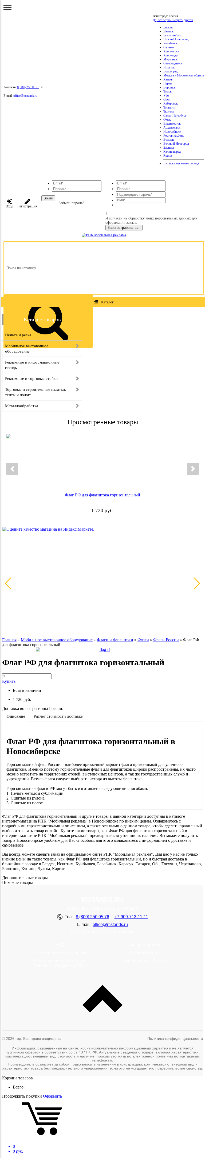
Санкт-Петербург (175, 115)
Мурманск (170, 59)
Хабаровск (170, 103)
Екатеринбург (172, 35)
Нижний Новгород (175, 39)
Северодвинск (172, 63)
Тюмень (168, 111)
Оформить (52, 1096)
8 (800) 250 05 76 (92, 916)
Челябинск (170, 43)
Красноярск (171, 51)
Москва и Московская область (183, 75)
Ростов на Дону (173, 135)
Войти (48, 198)
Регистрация (27, 206)
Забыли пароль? (71, 203)
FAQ (60, 944)
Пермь (167, 83)
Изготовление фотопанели (59, 952)
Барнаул (168, 147)
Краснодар (170, 55)
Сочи (166, 99)
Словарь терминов (145, 944)
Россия (168, 27)
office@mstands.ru (25, 96)
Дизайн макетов (145, 952)
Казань (167, 79)
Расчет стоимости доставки (59, 716)
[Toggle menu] (7, 7)
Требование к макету (145, 960)
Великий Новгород (176, 143)
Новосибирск (172, 131)
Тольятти (169, 107)
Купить (8, 681)
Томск (167, 91)
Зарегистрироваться (124, 228)
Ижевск (168, 31)
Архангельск (171, 127)
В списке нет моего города (181, 163)
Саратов (168, 47)
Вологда (168, 139)
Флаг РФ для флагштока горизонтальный (102, 495)
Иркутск (169, 67)
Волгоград (170, 71)
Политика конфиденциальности (175, 1038)
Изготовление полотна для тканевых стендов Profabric (60, 963)
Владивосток (172, 123)
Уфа (166, 95)
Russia (167, 155)
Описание (15, 716)
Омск (167, 119)
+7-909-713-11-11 (131, 916)
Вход (9, 206)
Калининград (172, 151)
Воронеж (169, 87)
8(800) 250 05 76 (28, 87)
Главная (9, 640)
